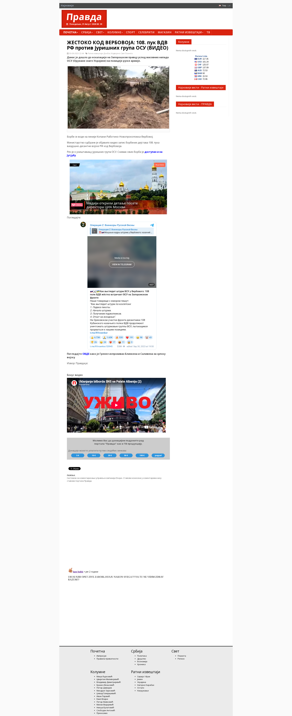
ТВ (208, 32)
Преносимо (102, 713)
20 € (110, 455)
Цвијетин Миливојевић (108, 679)
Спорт (130, 32)
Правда (84, 17)
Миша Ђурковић (104, 676)
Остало (140, 687)
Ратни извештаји (188, 32)
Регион (181, 658)
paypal (158, 455)
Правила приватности (107, 658)
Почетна (69, 32)
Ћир (224, 5)
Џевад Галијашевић (106, 693)
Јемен (140, 679)
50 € (126, 455)
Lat (229, 5)
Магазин (165, 32)
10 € (94, 455)
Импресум (101, 655)
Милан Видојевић (105, 704)
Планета (182, 655)
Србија (86, 32)
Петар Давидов (104, 687)
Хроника (141, 664)
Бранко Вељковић (105, 685)
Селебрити (146, 32)
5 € (77, 455)
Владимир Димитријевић (109, 682)
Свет (99, 32)
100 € (142, 455)
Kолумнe (114, 32)
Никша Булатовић (105, 707)
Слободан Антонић (106, 710)
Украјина (141, 682)
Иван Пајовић (103, 696)
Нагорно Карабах (145, 685)
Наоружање (143, 690)
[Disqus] (118, 523)
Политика (142, 655)
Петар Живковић (105, 701)
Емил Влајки (102, 699)
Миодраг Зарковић (106, 690)
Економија (142, 661)
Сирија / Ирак (143, 676)
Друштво (141, 658)
